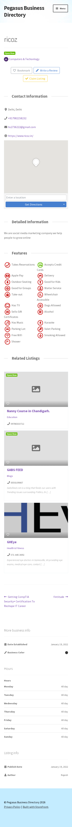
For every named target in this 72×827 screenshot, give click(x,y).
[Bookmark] (8, 403)
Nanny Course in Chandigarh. (28, 411)
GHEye (12, 542)
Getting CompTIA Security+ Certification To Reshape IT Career (19, 601)
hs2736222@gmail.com (22, 127)
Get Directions (33, 204)
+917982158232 (17, 118)
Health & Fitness (15, 548)
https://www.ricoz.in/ (20, 136)
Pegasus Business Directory (24, 11)
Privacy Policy (12, 807)
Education (12, 417)
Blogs (10, 476)
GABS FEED (15, 470)
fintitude (58, 597)
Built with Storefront (35, 807)
